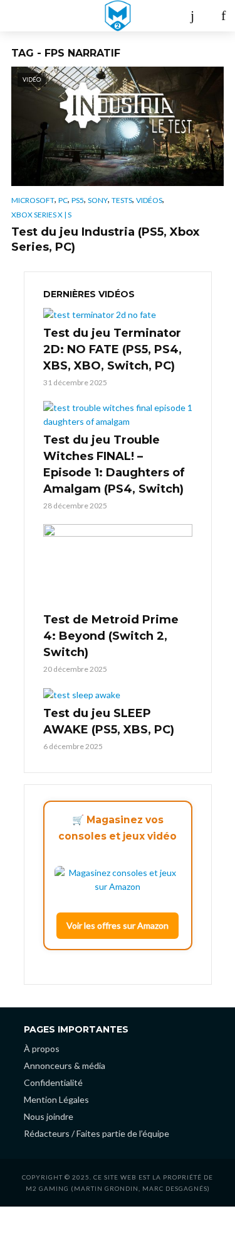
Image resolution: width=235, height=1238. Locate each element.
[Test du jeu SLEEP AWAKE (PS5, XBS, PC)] (117, 694)
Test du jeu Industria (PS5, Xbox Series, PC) (105, 239)
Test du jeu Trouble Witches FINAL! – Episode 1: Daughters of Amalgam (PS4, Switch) (114, 464)
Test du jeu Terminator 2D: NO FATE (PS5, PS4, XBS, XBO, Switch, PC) (112, 349)
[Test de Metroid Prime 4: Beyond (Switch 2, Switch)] (117, 566)
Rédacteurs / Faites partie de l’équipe (96, 1133)
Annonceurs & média (64, 1065)
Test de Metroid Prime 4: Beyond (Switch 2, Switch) (111, 636)
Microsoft (33, 200)
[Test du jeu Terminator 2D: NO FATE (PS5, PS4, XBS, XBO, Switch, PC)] (117, 314)
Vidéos (149, 200)
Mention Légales (56, 1099)
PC (63, 200)
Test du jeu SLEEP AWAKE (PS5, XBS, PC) (108, 721)
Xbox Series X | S (41, 214)
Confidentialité (53, 1082)
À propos (42, 1048)
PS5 (77, 200)
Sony (98, 200)
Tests (122, 200)
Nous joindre (48, 1116)
